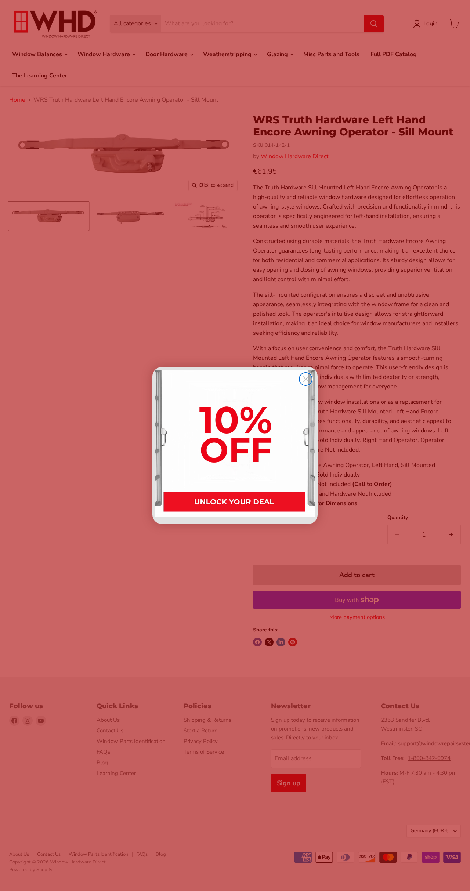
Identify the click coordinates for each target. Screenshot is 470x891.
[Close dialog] (305, 379)
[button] (235, 445)
